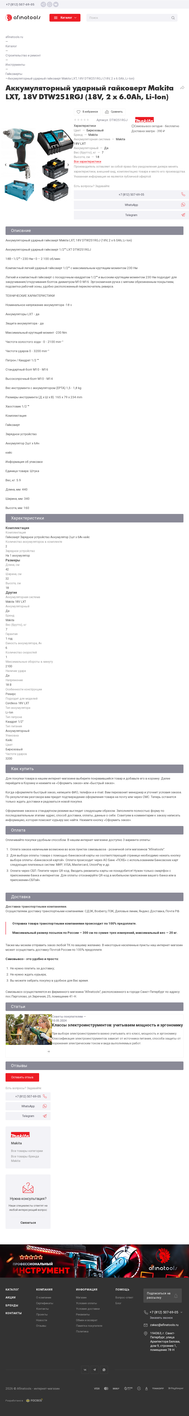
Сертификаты (44, 1303)
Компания (44, 1289)
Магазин (81, 1297)
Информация (86, 1289)
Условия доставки (88, 1308)
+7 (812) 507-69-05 (20, 4)
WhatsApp (131, 205)
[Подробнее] (48, 1051)
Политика (82, 1331)
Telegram (131, 215)
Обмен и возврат (86, 1320)
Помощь (123, 1289)
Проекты (42, 1314)
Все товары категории (27, 1151)
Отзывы (41, 1325)
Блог (118, 1303)
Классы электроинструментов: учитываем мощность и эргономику (117, 1025)
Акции (11, 1297)
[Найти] (173, 18)
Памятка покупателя (89, 1325)
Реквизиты (83, 1314)
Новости (41, 1320)
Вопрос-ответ (124, 1297)
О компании (43, 1297)
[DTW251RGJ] (37, 165)
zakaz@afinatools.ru (164, 1325)
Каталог (12, 1289)
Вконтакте (85, 1370)
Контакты (14, 1313)
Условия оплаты (86, 1303)
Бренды (12, 1305)
